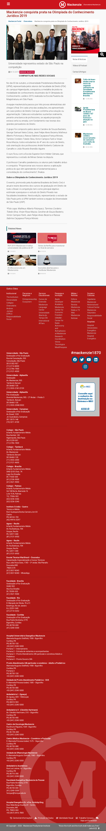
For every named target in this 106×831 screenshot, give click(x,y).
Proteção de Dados (46, 818)
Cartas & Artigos (79, 72)
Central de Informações (22, 818)
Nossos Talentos (27, 72)
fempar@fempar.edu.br (16, 793)
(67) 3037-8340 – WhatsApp (18, 573)
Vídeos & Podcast (80, 66)
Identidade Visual (66, 818)
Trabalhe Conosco (86, 818)
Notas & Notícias (79, 59)
